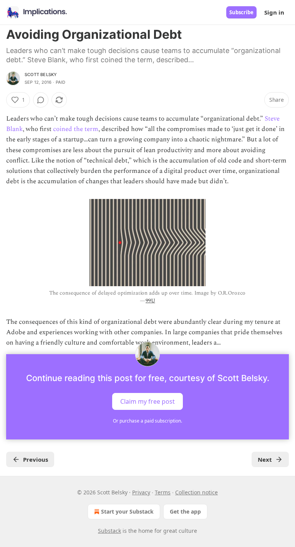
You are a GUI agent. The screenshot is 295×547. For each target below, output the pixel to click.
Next (265, 459)
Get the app (185, 511)
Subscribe (241, 12)
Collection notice (196, 492)
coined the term (75, 129)
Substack (109, 530)
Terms (163, 492)
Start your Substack (127, 511)
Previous (35, 459)
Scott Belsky (41, 74)
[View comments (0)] (40, 100)
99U (150, 301)
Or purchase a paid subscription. (147, 421)
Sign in (274, 12)
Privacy (141, 492)
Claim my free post (147, 401)
